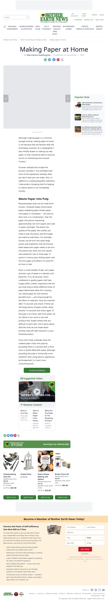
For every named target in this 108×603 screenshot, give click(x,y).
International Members (93, 557)
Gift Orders (85, 554)
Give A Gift (100, 20)
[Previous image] (5, 98)
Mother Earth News (10, 40)
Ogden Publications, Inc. (96, 599)
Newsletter (88, 20)
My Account (74, 15)
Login (101, 15)
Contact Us (41, 593)
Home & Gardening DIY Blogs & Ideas (33, 40)
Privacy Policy (87, 593)
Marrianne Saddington (39, 55)
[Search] (27, 17)
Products (62, 593)
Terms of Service (99, 593)
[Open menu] (4, 26)
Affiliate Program (52, 593)
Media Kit (77, 593)
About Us (32, 593)
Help (103, 596)
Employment (95, 596)
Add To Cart (11, 497)
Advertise (69, 593)
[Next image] (67, 98)
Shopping (78, 20)
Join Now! (84, 15)
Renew (94, 15)
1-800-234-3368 (63, 444)
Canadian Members (76, 557)
